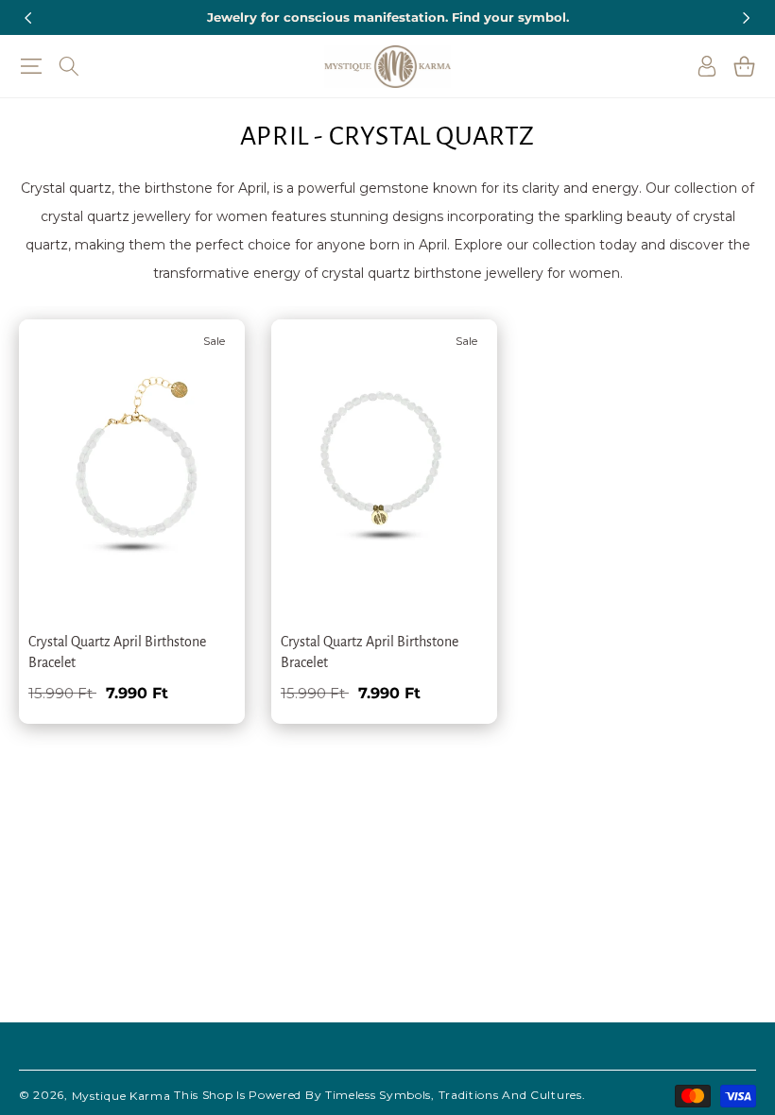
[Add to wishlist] (202, 347)
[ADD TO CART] (202, 433)
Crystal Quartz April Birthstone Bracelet (117, 652)
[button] (31, 66)
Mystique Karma (121, 1096)
